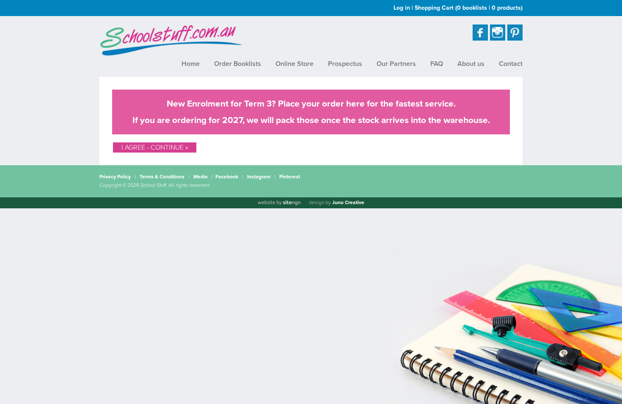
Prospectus (345, 64)
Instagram (258, 177)
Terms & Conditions (162, 177)
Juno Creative (348, 202)
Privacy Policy (115, 177)
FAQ (436, 64)
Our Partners (396, 64)
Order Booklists (237, 64)
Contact (511, 64)
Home (191, 64)
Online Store (294, 64)
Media (200, 177)
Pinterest (289, 177)
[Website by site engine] (279, 202)
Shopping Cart (469, 7)
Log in (402, 7)
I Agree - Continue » (154, 147)
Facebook (226, 177)
